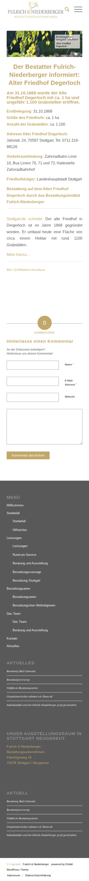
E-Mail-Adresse (71, 382)
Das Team (14, 613)
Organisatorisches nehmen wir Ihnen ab (29, 696)
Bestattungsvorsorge (27, 572)
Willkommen (15, 505)
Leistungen (14, 538)
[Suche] (64, 9)
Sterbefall (13, 513)
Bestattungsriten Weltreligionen (34, 605)
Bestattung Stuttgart (26, 580)
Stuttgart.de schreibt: (26, 219)
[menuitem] (64, 9)
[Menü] (75, 9)
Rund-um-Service (24, 555)
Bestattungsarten (18, 588)
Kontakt (12, 638)
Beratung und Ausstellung (30, 563)
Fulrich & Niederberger (36, 864)
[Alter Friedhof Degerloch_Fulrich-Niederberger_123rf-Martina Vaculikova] (44, 44)
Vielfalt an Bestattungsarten (22, 688)
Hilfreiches (20, 530)
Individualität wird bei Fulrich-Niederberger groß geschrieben (41, 705)
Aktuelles (13, 646)
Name (69, 364)
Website (70, 396)
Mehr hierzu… (18, 254)
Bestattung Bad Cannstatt (21, 671)
